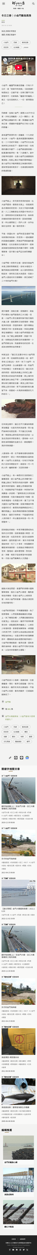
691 (9, 709)
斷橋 (11, 815)
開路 (24, 865)
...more (25, 47)
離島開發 (6, 1061)
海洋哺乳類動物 (25, 1111)
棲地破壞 (6, 1117)
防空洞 (6, 47)
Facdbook (10, 1249)
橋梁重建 (21, 818)
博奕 (29, 1061)
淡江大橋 (14, 812)
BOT (26, 862)
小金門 (6, 42)
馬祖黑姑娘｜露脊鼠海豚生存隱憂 (15, 1107)
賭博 (4, 1067)
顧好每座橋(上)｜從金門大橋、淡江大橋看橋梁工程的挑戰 (18, 807)
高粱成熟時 (9, 1194)
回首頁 (14, 1239)
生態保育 (27, 1114)
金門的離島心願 (10, 1162)
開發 (3, 22)
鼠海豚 (13, 1117)
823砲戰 (16, 47)
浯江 (21, 862)
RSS (27, 1249)
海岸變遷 (14, 862)
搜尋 (33, 4)
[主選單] (4, 4)
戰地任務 (25, 42)
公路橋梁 (26, 815)
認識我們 (22, 1239)
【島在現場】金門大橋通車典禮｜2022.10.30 (18, 909)
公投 (29, 1064)
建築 (30, 736)
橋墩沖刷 (12, 818)
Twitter (24, 1249)
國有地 (18, 865)
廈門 (28, 741)
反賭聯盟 (6, 1064)
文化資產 (7, 741)
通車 (33, 915)
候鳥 (4, 865)
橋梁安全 (17, 815)
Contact (17, 1249)
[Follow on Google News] (27, 757)
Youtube (13, 1249)
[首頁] (18, 3)
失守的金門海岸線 (9, 858)
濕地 (29, 865)
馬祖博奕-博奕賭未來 (10, 1057)
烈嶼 (15, 42)
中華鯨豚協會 (7, 1114)
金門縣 (8, 701)
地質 (22, 736)
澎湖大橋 (29, 818)
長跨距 (5, 818)
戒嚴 (5, 736)
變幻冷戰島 (9, 1226)
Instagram (20, 1249)
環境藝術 (14, 1064)
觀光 (13, 736)
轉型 (26, 732)
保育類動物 (18, 1114)
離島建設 (18, 741)
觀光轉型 (22, 1061)
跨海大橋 (22, 812)
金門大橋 (6, 812)
